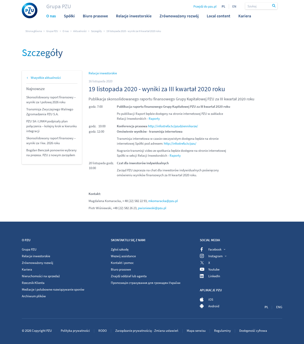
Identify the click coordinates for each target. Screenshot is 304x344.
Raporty (154, 118)
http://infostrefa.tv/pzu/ (180, 143)
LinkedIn (214, 276)
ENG (279, 307)
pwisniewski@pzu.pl (152, 208)
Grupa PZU (58, 6)
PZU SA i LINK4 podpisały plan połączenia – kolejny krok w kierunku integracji (51, 126)
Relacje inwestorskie (103, 73)
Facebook (214, 249)
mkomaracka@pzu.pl (163, 201)
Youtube (213, 269)
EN (234, 6)
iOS (210, 299)
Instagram (215, 256)
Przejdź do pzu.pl (205, 6)
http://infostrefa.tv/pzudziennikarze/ (173, 126)
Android (213, 306)
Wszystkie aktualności (46, 77)
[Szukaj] (274, 6)
